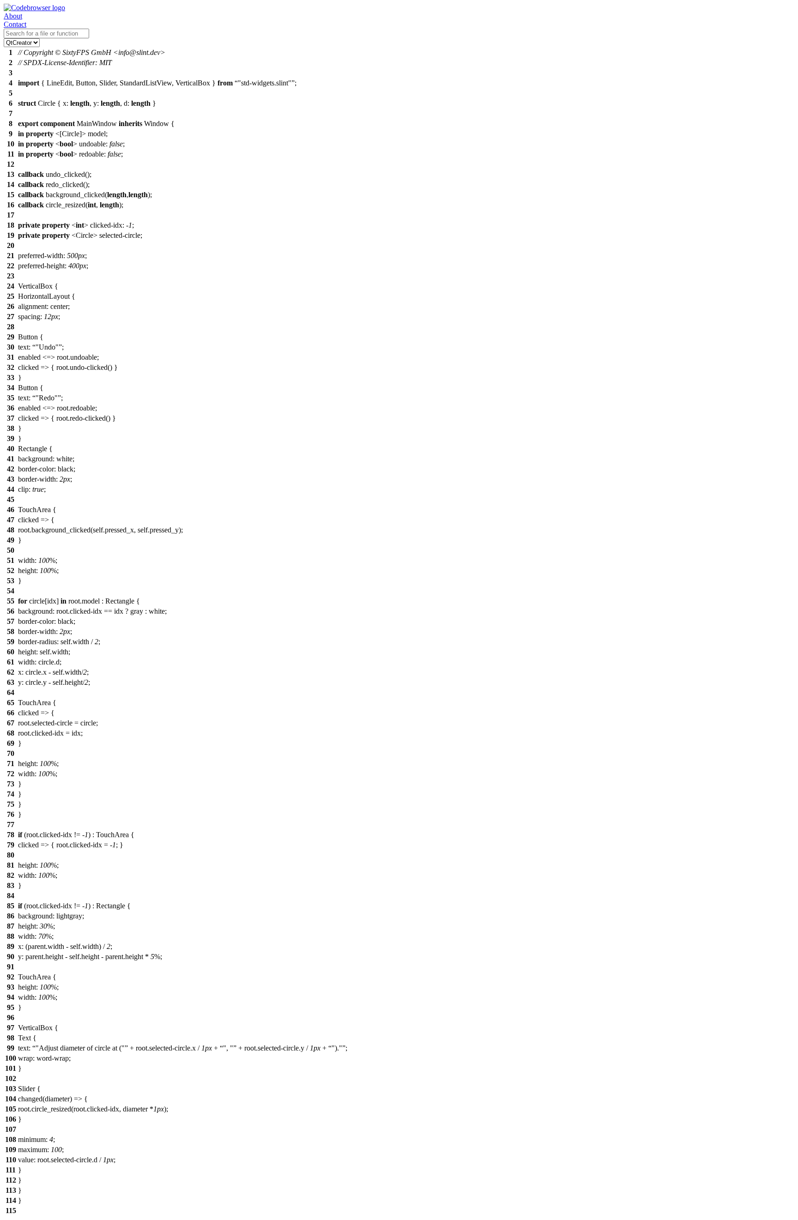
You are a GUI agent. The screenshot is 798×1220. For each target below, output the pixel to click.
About (13, 16)
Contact (15, 24)
